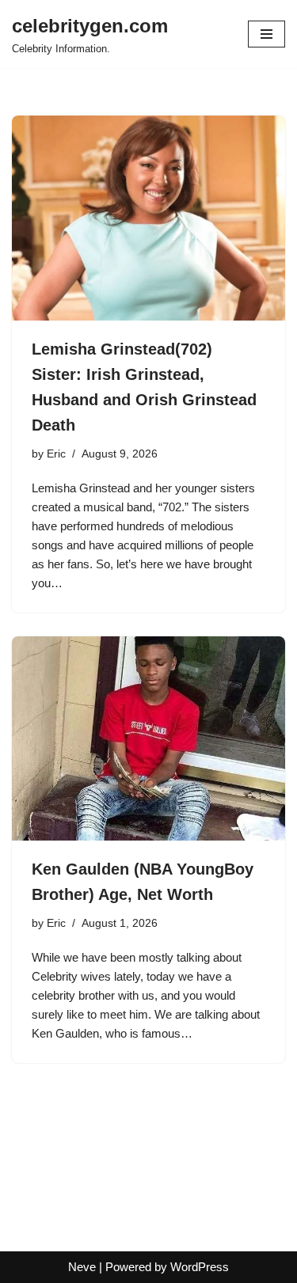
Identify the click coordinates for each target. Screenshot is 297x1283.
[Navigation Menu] (266, 34)
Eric (56, 454)
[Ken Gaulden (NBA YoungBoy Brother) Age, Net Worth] (148, 738)
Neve (82, 1267)
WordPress (199, 1267)
